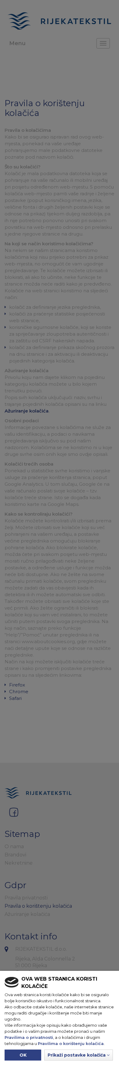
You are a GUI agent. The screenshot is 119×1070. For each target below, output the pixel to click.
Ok (23, 1055)
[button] (78, 1055)
